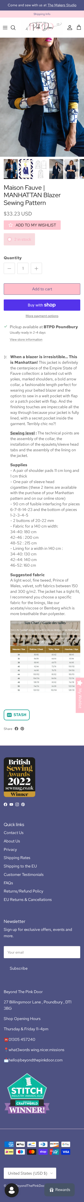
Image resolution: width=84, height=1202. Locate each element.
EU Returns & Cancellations (28, 903)
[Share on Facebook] (16, 733)
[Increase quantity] (36, 272)
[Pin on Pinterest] (22, 733)
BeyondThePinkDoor (30, 1190)
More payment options (42, 320)
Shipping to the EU (20, 870)
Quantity (13, 262)
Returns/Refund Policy (23, 895)
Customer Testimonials (24, 878)
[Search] (15, 32)
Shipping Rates (17, 861)
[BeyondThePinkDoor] (42, 31)
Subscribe (19, 972)
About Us (12, 845)
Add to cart (42, 293)
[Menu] (5, 32)
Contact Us (14, 836)
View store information (26, 344)
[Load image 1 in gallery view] (42, 101)
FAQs (8, 887)
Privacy (10, 853)
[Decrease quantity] (9, 272)
